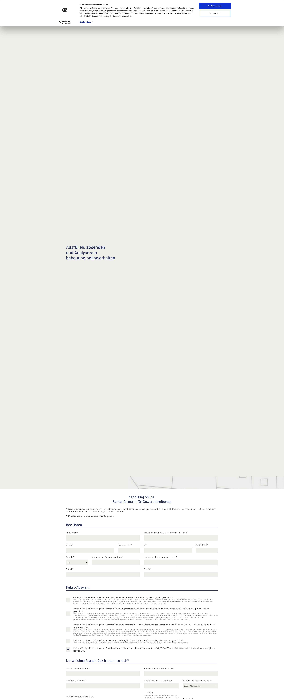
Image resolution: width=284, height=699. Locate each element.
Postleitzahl (201, 544)
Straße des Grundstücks (77, 668)
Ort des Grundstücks (76, 680)
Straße (69, 544)
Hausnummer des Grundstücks (158, 668)
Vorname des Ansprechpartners (107, 557)
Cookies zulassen (215, 6)
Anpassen (214, 13)
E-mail (69, 569)
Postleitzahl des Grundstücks (158, 680)
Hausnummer (124, 544)
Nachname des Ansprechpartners (160, 557)
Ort (145, 544)
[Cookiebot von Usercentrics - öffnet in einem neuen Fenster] (65, 22)
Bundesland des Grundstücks (196, 680)
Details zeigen (85, 22)
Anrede (69, 557)
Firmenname (72, 532)
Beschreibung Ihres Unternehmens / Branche (165, 532)
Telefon (147, 569)
